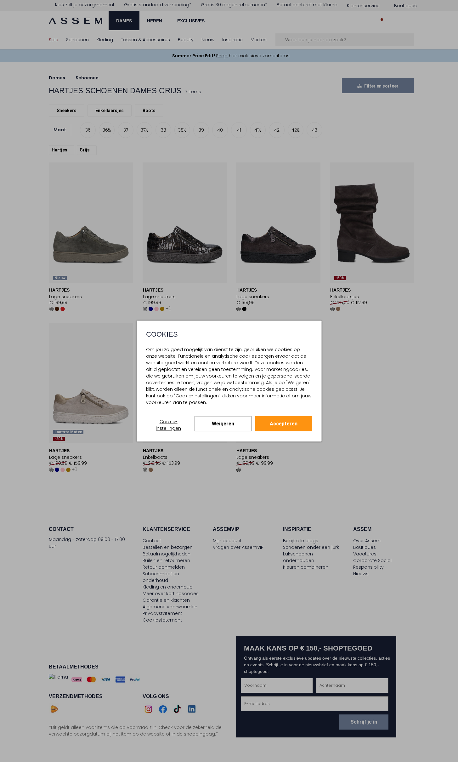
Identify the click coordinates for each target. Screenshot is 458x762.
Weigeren (223, 424)
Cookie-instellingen (168, 424)
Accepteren (283, 424)
